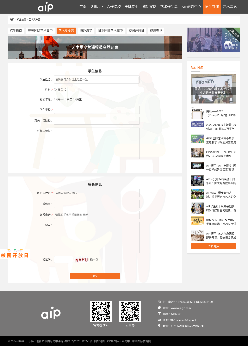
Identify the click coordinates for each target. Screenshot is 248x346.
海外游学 (86, 30)
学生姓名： (46, 79)
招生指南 (16, 30)
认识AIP (96, 7)
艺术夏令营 (34, 19)
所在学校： (46, 109)
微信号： (47, 203)
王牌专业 (132, 7)
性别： (49, 89)
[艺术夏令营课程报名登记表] (95, 58)
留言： (49, 225)
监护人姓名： (45, 193)
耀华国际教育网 (141, 341)
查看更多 (213, 246)
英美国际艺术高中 (40, 30)
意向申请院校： (43, 120)
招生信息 (21, 19)
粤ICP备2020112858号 (78, 341)
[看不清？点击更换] (81, 259)
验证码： (47, 259)
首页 (82, 7)
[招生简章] (213, 51)
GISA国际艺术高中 (118, 341)
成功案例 (149, 7)
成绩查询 (156, 30)
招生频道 (212, 7)
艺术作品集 (169, 7)
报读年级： (46, 99)
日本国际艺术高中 (110, 30)
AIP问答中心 (191, 7)
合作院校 (114, 7)
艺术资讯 (230, 7)
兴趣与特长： (45, 130)
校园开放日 (136, 30)
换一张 (94, 259)
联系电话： (46, 214)
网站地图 (99, 341)
